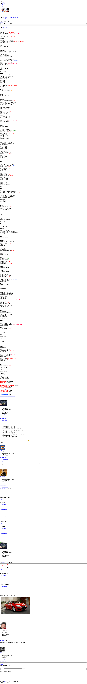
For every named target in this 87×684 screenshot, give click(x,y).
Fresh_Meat (3, 562)
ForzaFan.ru (4, 3)
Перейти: (2, 668)
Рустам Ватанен (4, 461)
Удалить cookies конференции (11, 676)
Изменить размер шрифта (6, 18)
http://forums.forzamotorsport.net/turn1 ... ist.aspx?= (7, 396)
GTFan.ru (3, 2)
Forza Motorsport (15, 17)
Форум (3, 4)
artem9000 (3, 421)
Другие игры (10, 17)
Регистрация (4, 6)
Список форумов (4, 17)
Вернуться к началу (3, 415)
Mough (3, 640)
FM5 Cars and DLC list (5, 21)
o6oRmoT (1, 406)
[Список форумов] (5, 11)
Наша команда (4, 676)
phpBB (5, 681)
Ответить (1, 22)
